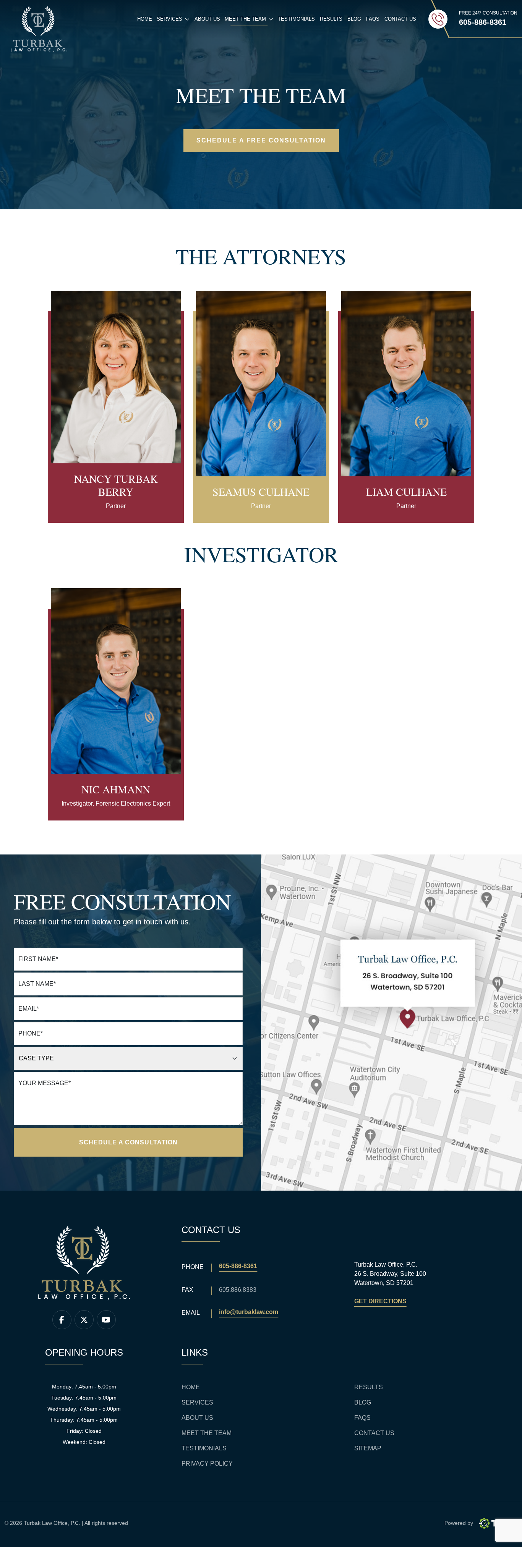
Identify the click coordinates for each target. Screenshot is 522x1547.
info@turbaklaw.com (248, 1312)
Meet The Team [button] (250, 21)
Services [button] (174, 21)
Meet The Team (207, 1433)
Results (331, 19)
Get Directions (380, 1301)
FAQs (372, 19)
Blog (354, 19)
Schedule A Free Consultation (261, 140)
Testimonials (296, 19)
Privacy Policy (207, 1463)
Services (197, 1402)
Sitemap (367, 1448)
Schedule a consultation (128, 1142)
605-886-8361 (238, 1266)
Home (144, 19)
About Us (207, 19)
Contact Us (400, 19)
